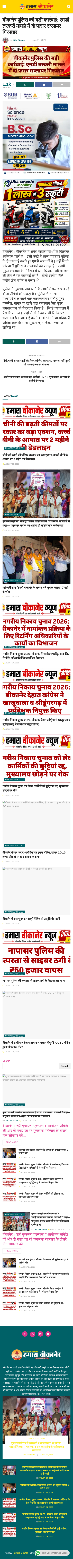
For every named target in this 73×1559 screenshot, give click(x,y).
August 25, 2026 (11, 464)
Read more (13, 1142)
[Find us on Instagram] (40, 1334)
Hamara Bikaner (20, 1553)
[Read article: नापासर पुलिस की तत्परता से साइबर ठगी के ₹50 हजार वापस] (36, 953)
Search (6, 1060)
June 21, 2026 (39, 40)
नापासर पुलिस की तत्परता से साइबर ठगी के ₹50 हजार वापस (34, 980)
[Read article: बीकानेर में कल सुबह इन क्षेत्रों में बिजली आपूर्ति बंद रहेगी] (36, 891)
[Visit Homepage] (36, 6)
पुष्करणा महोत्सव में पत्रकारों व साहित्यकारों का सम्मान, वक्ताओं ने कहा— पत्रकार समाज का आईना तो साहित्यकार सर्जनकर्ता (36, 1447)
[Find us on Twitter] (32, 1334)
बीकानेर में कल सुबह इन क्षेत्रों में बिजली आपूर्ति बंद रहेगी (31, 918)
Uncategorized (14, 448)
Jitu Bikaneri (19, 40)
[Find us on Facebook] (25, 1334)
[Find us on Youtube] (48, 1334)
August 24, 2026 (11, 530)
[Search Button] (68, 6)
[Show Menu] (4, 6)
